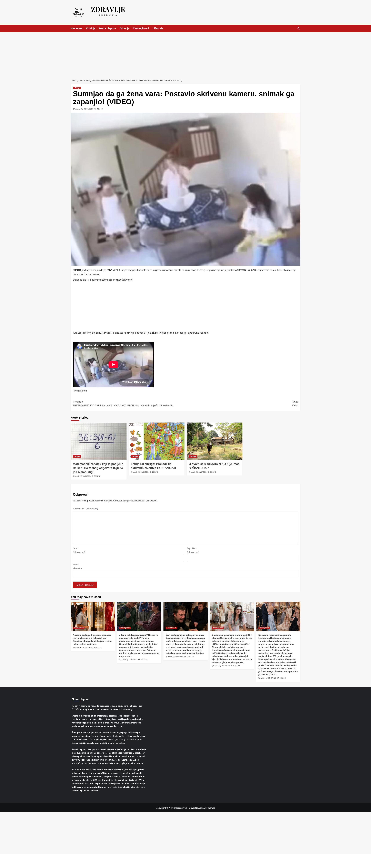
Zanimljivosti (141, 28)
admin (77, 109)
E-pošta (193, 550)
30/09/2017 (88, 109)
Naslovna (76, 28)
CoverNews (195, 807)
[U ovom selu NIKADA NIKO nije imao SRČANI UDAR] (214, 441)
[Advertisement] (185, 54)
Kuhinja (91, 28)
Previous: (123, 403)
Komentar (85, 508)
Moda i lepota (107, 28)
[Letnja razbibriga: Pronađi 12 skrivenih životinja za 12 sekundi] (156, 441)
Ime (79, 550)
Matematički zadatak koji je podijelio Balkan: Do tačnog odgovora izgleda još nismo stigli (98, 468)
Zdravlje (124, 28)
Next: (295, 403)
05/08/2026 (87, 476)
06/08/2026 (87, 647)
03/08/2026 (145, 472)
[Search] (298, 28)
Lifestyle (158, 28)
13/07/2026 (203, 472)
